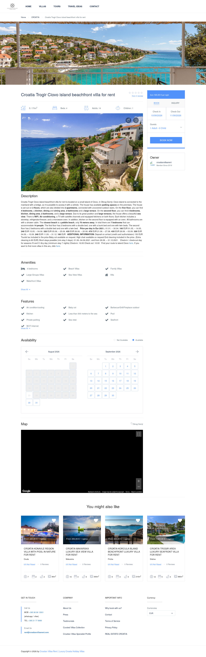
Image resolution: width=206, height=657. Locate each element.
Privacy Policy (111, 627)
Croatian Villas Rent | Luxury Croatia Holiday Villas (62, 651)
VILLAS (42, 6)
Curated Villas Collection (74, 627)
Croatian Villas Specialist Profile (77, 633)
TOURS (57, 6)
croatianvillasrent (164, 162)
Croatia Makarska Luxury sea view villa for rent (79, 551)
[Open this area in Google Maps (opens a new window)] (26, 491)
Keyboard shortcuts (94, 492)
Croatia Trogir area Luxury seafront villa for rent (164, 551)
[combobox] (161, 613)
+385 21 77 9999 (35, 620)
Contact (94, 6)
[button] (136, 184)
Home (28, 6)
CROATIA (35, 17)
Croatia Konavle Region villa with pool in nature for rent (40, 551)
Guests (153, 124)
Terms (128, 492)
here (131, 243)
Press (65, 614)
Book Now (166, 140)
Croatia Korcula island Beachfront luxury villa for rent (124, 551)
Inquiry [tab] (175, 103)
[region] (82, 461)
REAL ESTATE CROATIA (116, 633)
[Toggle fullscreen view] (139, 434)
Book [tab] (156, 103)
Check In (157, 111)
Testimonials (68, 621)
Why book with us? (113, 608)
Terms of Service (112, 621)
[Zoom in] (139, 481)
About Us (67, 608)
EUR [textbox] (151, 613)
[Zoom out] (139, 487)
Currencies (152, 608)
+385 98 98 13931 (36, 612)
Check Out (175, 111)
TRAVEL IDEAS (75, 6)
